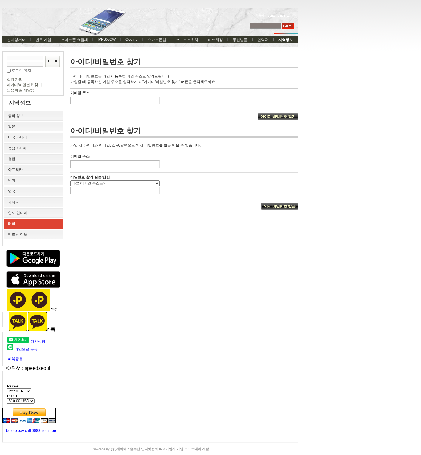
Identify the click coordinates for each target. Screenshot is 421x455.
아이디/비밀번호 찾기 (24, 85)
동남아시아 (17, 148)
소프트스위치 (187, 40)
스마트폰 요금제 (74, 40)
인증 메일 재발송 (21, 90)
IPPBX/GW (107, 39)
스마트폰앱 (157, 40)
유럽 (11, 159)
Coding (131, 39)
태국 (11, 223)
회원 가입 (14, 79)
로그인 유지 (21, 70)
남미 (11, 180)
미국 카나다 (17, 137)
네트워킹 (215, 40)
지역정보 (285, 40)
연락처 (262, 40)
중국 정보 (16, 116)
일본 (11, 126)
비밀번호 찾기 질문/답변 (90, 177)
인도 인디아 (17, 213)
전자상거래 (16, 40)
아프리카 (15, 170)
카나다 (13, 202)
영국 (11, 191)
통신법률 (240, 40)
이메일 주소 (80, 93)
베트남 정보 (17, 234)
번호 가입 (43, 40)
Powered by (150, 449)
